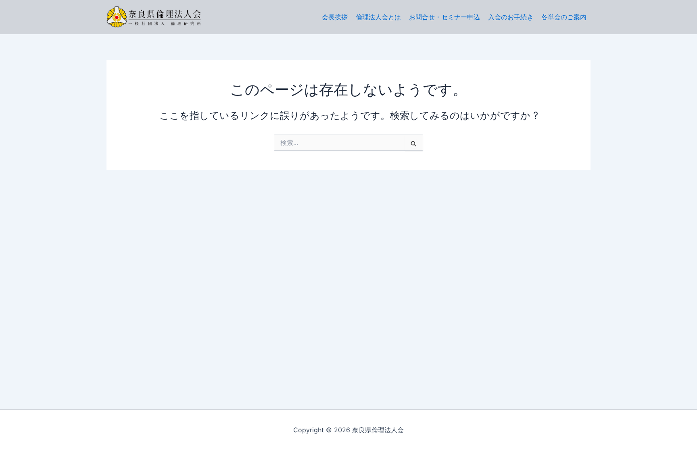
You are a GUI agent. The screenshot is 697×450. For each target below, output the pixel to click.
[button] (564, 17)
